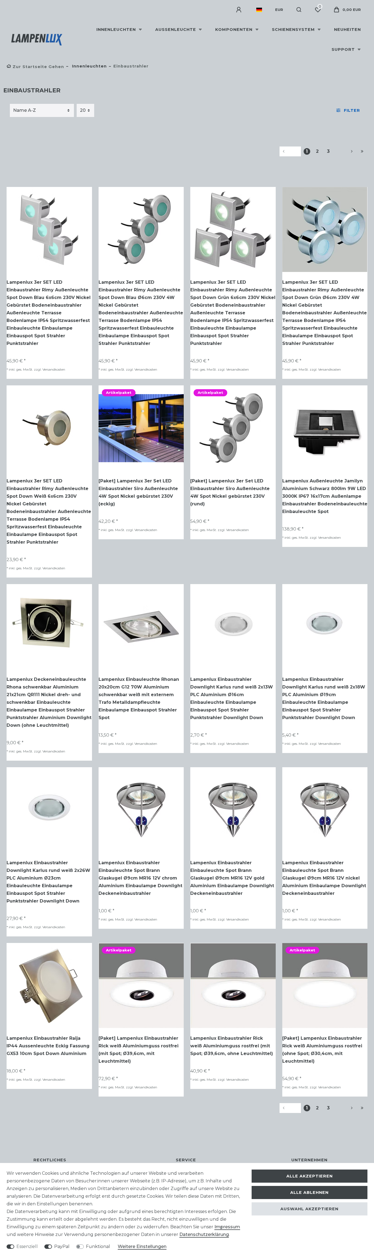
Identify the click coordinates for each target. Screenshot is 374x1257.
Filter (352, 110)
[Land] (259, 10)
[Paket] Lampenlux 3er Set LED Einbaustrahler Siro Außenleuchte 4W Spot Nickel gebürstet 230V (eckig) (138, 492)
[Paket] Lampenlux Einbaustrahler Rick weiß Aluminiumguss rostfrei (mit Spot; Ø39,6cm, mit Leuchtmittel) (139, 1050)
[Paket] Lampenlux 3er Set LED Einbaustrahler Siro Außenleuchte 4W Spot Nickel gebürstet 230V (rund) (230, 492)
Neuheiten (347, 29)
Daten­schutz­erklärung (204, 1234)
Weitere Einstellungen (142, 1246)
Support (344, 49)
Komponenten (234, 29)
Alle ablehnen (309, 1192)
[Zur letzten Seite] (362, 151)
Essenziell (27, 1246)
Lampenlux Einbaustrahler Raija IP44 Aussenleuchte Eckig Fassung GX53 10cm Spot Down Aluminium (48, 1046)
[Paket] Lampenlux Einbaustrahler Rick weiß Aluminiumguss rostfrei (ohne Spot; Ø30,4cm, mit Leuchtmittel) (322, 1050)
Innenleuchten (116, 29)
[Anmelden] (239, 9)
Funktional (98, 1246)
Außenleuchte (176, 29)
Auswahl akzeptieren (309, 1208)
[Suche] (299, 10)
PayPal (62, 1246)
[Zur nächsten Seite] (345, 151)
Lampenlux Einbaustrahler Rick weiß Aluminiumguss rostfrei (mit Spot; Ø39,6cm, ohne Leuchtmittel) (231, 1046)
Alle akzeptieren (309, 1176)
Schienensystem (294, 29)
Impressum (227, 1226)
